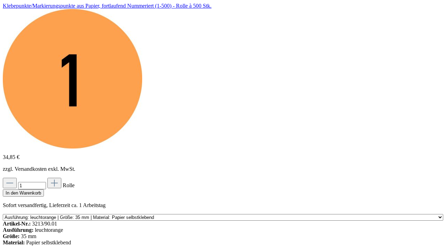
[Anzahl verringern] (10, 183)
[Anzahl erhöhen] (54, 183)
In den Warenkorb (23, 193)
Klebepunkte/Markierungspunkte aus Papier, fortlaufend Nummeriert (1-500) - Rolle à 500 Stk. (107, 6)
